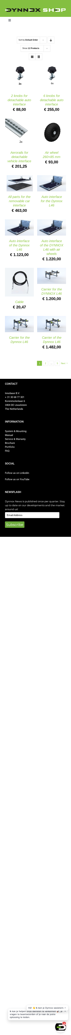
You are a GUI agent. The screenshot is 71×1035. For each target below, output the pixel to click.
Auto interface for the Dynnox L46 (51, 201)
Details (12, 78)
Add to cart (17, 75)
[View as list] (39, 57)
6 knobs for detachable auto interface (51, 100)
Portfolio (10, 446)
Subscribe (14, 525)
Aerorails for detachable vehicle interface (19, 157)
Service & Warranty (15, 439)
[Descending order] (51, 40)
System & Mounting (15, 431)
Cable (19, 302)
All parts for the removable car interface (19, 201)
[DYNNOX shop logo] (35, 9)
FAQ (7, 450)
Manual (9, 435)
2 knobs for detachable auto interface (19, 100)
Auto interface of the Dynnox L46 (19, 245)
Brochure (10, 443)
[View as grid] (32, 57)
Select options (51, 181)
